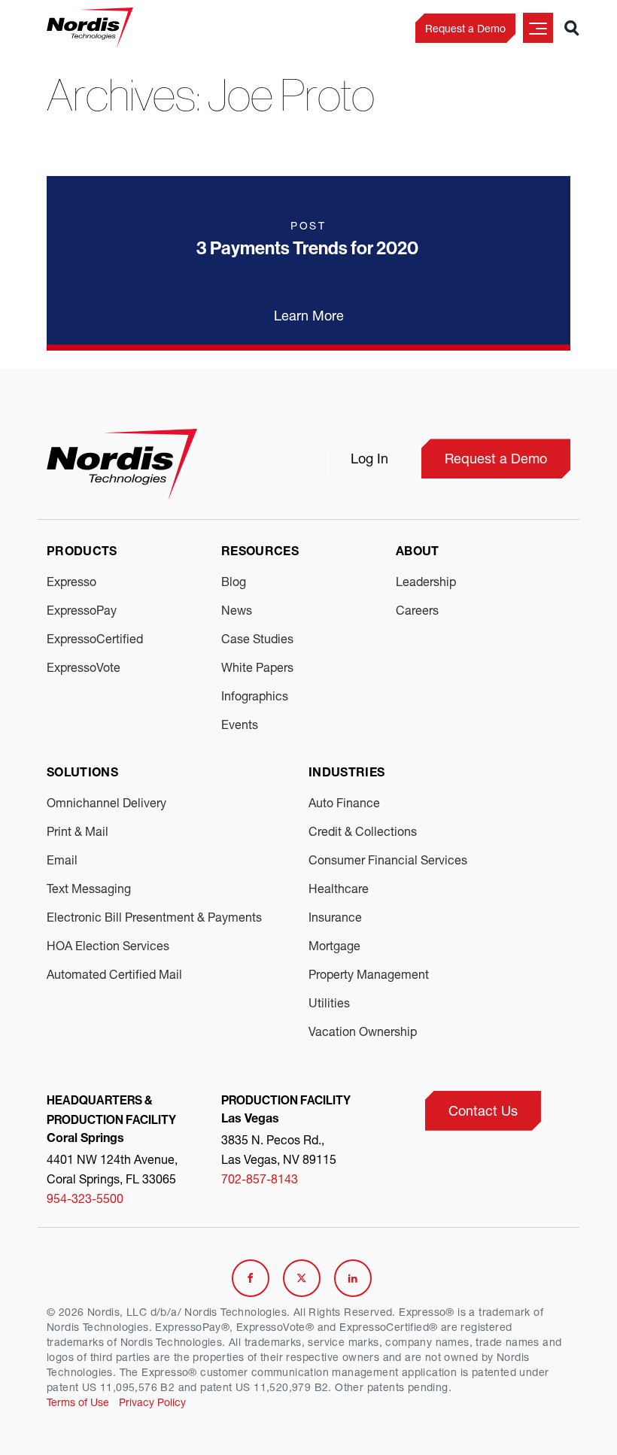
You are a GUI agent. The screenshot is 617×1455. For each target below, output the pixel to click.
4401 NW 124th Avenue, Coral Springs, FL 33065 (112, 1169)
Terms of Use (78, 1402)
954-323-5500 (85, 1198)
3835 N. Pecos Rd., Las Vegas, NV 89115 (278, 1149)
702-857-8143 (259, 1178)
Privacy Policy (152, 1402)
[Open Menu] (538, 28)
